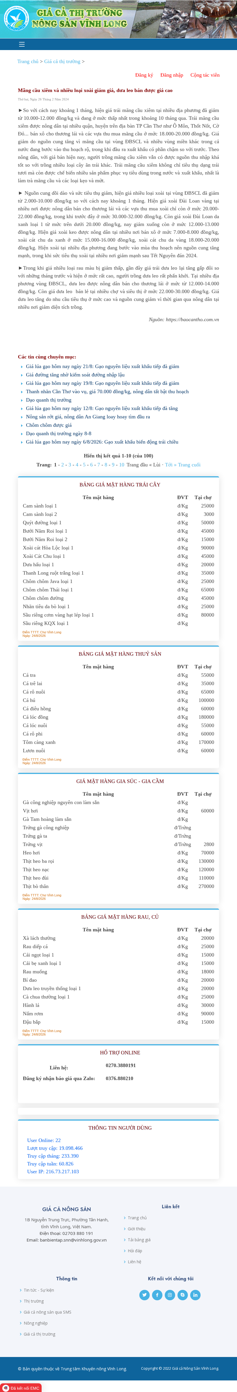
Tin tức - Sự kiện (39, 1290)
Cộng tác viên (205, 75)
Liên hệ (134, 1262)
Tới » (171, 465)
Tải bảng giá (139, 1240)
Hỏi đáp (135, 1251)
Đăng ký (144, 75)
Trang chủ (27, 61)
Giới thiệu (136, 1229)
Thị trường (34, 1301)
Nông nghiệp (36, 1323)
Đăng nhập (171, 75)
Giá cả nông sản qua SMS (47, 1312)
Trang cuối (189, 465)
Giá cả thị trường (62, 61)
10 (121, 465)
